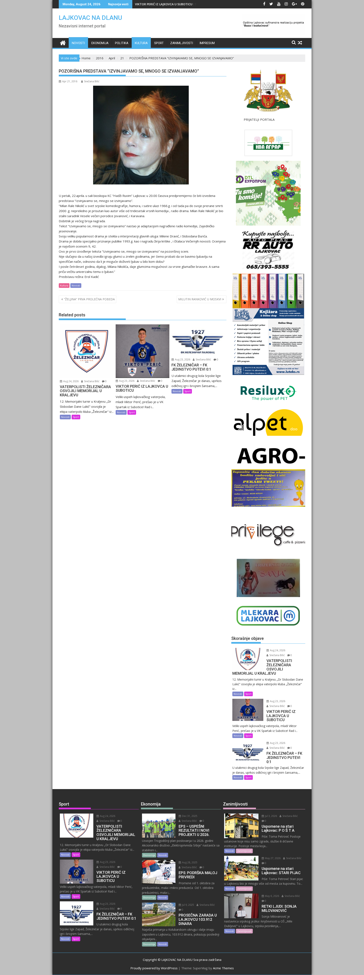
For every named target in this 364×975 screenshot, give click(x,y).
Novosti (78, 43)
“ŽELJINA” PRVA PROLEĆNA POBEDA (89, 299)
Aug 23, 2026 (126, 381)
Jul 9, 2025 (187, 905)
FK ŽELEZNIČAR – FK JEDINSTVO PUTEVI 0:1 (165, 4)
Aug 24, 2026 (71, 381)
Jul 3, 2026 (270, 816)
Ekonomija (99, 43)
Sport (159, 43)
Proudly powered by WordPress (154, 968)
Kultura (141, 43)
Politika (121, 43)
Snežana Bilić (91, 81)
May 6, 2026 (271, 896)
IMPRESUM (207, 43)
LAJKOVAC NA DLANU (90, 17)
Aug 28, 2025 (189, 862)
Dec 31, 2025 (189, 816)
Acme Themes (223, 968)
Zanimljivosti (181, 43)
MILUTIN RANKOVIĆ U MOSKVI (199, 299)
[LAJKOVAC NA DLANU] (62, 42)
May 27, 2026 (272, 858)
